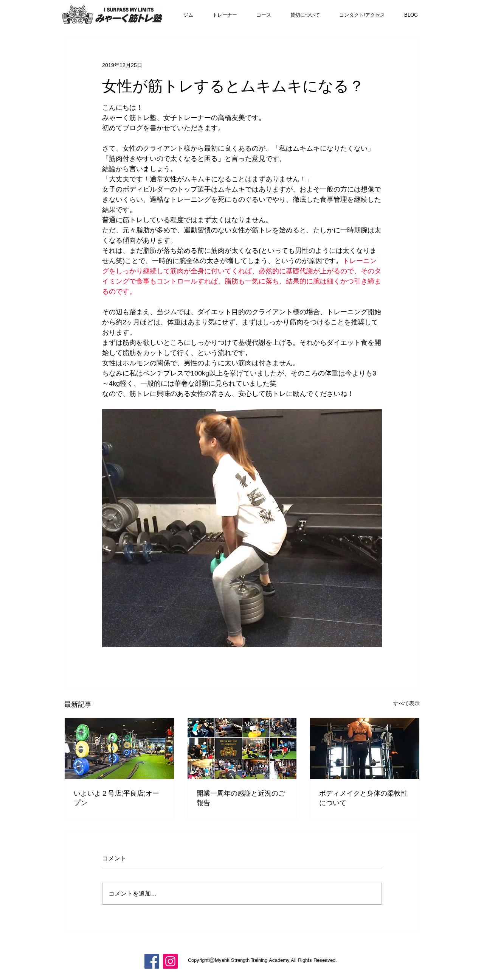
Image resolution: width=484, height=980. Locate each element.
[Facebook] (151, 961)
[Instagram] (170, 961)
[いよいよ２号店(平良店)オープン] (119, 748)
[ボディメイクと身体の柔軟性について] (364, 748)
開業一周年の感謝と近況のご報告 (241, 797)
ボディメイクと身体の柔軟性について (363, 797)
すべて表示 (406, 703)
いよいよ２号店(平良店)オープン (116, 797)
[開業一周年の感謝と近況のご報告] (242, 748)
